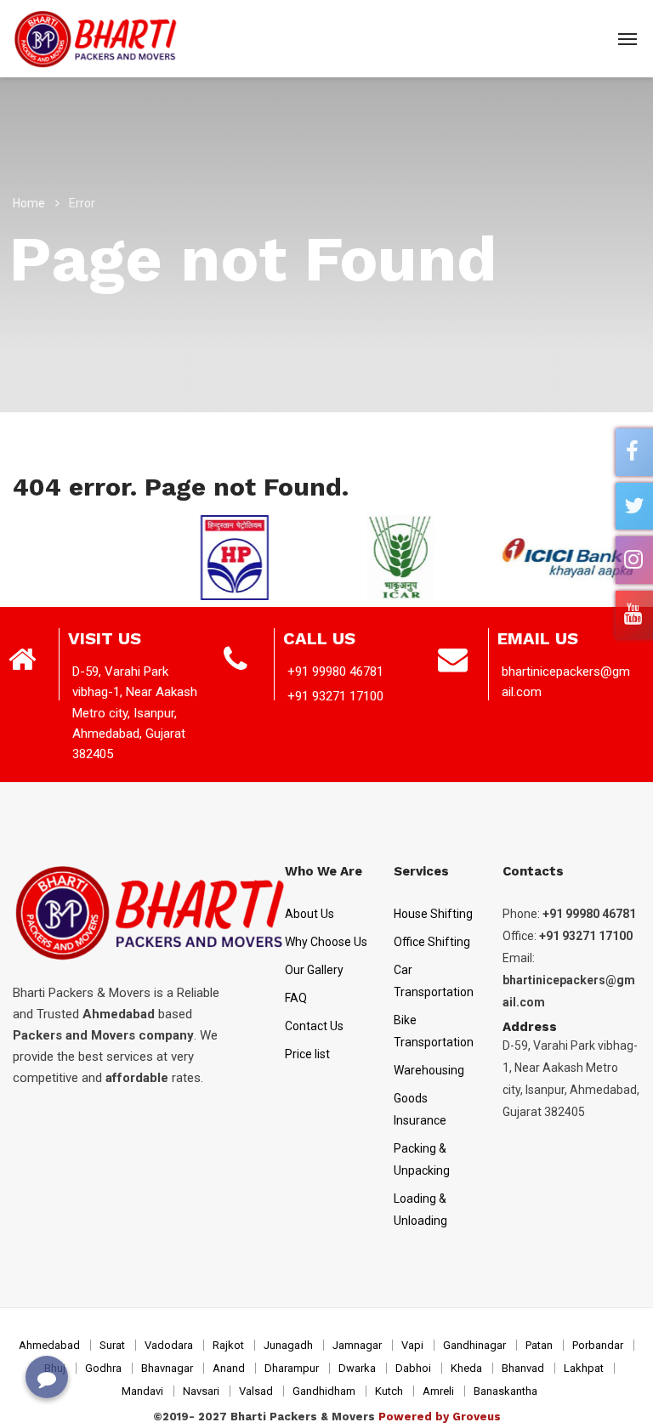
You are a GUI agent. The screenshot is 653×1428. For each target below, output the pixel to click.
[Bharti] (96, 38)
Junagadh (288, 1345)
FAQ (296, 998)
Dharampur (291, 1368)
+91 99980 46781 (335, 671)
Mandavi (142, 1391)
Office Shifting (432, 942)
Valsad (256, 1391)
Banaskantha (505, 1391)
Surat (112, 1345)
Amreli (438, 1391)
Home (29, 203)
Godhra (103, 1368)
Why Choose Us (326, 942)
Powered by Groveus (439, 1416)
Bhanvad (523, 1368)
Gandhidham (323, 1391)
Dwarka (357, 1368)
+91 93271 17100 (335, 696)
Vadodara (169, 1345)
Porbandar (597, 1345)
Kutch (389, 1391)
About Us (309, 914)
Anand (229, 1368)
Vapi (412, 1345)
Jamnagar (357, 1345)
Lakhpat (584, 1368)
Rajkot (228, 1345)
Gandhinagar (474, 1345)
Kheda (466, 1368)
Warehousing (429, 1070)
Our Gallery (314, 970)
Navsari (201, 1391)
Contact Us (314, 1026)
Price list (307, 1054)
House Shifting (433, 914)
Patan (539, 1345)
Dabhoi (413, 1368)
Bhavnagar (167, 1368)
